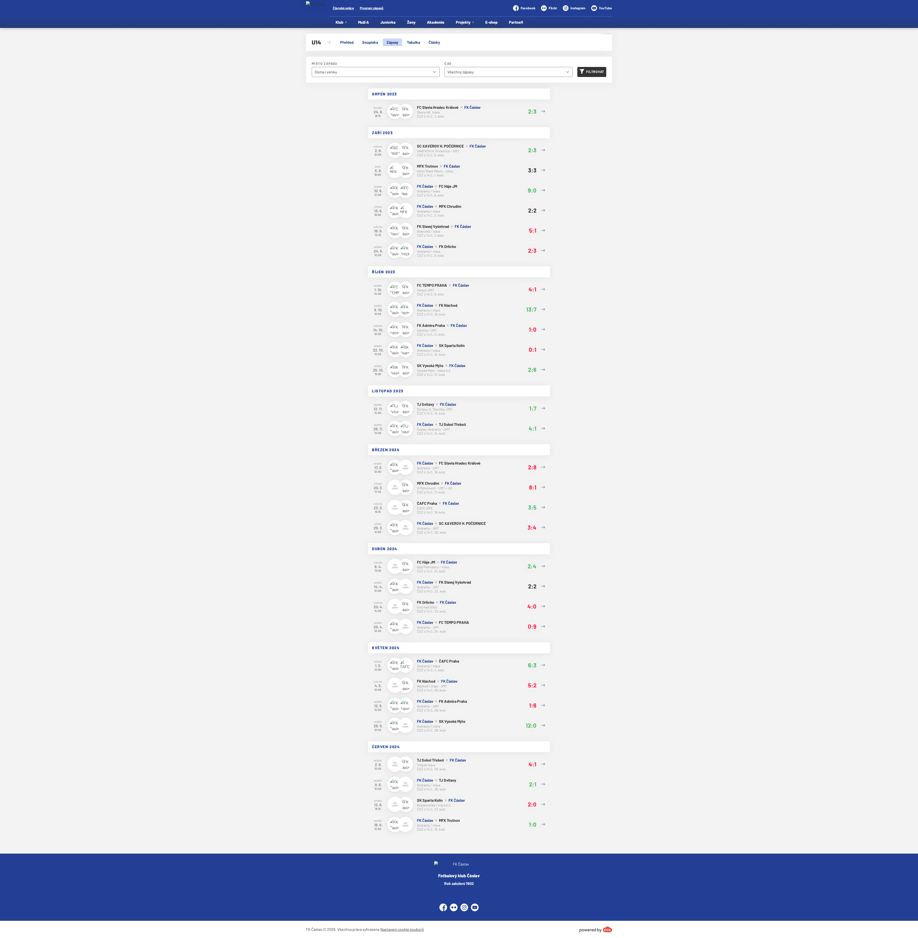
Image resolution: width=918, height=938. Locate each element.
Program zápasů (371, 8)
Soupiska (370, 42)
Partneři (516, 22)
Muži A (363, 22)
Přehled (347, 42)
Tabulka (413, 42)
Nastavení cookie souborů (402, 929)
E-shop (491, 22)
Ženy (411, 22)
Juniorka (388, 22)
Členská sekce (343, 8)
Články (434, 42)
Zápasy (392, 42)
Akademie (435, 22)
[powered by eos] (595, 929)
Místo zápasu (325, 63)
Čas (447, 63)
